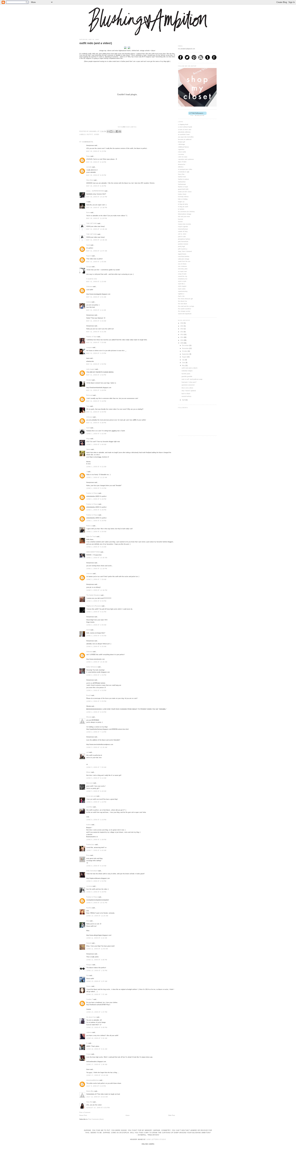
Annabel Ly (128, 127)
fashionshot (181, 182)
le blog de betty (183, 204)
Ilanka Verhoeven (91, 667)
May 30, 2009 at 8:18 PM (96, 162)
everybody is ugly (183, 172)
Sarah (88, 245)
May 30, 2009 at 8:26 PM (96, 175)
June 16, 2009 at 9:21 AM (96, 1049)
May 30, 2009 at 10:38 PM (96, 207)
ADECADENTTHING (93, 552)
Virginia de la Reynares (93, 606)
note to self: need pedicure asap (192, 379)
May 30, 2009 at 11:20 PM (96, 218)
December (185, 345)
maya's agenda (183, 226)
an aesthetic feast (184, 134)
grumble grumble (187, 376)
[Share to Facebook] (117, 131)
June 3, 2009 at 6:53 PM (96, 601)
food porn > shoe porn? (189, 382)
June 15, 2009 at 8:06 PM (96, 1027)
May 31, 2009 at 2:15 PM (96, 353)
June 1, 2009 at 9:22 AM (96, 466)
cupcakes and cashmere (186, 159)
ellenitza (180, 167)
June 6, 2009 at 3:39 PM (96, 839)
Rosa (88, 855)
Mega (88, 438)
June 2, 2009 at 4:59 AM (96, 531)
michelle (89, 167)
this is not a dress (187, 388)
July (183, 360)
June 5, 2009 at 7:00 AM (96, 767)
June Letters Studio (156, 1139)
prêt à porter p (182, 249)
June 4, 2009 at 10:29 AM (96, 662)
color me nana (182, 157)
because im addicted (184, 139)
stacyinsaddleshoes (92, 1080)
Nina (87, 921)
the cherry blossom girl (185, 299)
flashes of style (183, 187)
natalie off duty (183, 231)
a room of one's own (184, 129)
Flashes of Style (91, 336)
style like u (181, 284)
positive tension (183, 244)
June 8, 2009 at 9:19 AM (96, 866)
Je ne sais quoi (91, 796)
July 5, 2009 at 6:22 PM (96, 1086)
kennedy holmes (183, 196)
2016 (182, 323)
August (184, 357)
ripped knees (182, 254)
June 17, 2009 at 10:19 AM (97, 1075)
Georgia (88, 266)
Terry (88, 406)
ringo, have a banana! (185, 251)
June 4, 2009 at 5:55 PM (96, 701)
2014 (182, 329)
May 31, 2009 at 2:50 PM (96, 364)
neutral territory (186, 396)
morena (88, 302)
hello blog (120, 127)
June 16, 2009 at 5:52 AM (96, 1038)
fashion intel (182, 177)
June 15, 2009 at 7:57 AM (96, 994)
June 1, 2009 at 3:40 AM (96, 444)
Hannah (88, 943)
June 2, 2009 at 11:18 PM (96, 568)
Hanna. (88, 986)
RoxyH (88, 695)
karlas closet (182, 194)
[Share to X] (114, 131)
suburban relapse (187, 371)
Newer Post (83, 1115)
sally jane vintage (183, 259)
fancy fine (181, 174)
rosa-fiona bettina (183, 256)
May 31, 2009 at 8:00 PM (96, 412)
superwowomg (182, 291)
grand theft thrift (183, 189)
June (184, 362)
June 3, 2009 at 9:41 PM (96, 612)
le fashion (181, 209)
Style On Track (91, 536)
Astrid (88, 630)
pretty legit (181, 246)
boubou (88, 824)
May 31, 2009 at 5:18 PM (96, 401)
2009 (182, 343)
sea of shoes (182, 264)
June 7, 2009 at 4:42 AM (96, 850)
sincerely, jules (182, 269)
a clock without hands (185, 127)
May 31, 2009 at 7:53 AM (96, 342)
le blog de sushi (183, 206)
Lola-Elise (89, 807)
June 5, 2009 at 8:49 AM (96, 791)
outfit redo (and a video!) (189, 368)
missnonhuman (183, 229)
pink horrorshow (183, 241)
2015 (182, 326)
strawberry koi (182, 279)
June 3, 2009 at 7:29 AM (96, 579)
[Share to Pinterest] (119, 131)
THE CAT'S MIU (91, 223)
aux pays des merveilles (186, 137)
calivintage (181, 144)
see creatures (182, 266)
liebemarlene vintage (184, 214)
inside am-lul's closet (184, 191)
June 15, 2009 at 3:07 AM (96, 981)
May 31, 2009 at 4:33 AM (96, 321)
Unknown (89, 286)
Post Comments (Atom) (96, 1119)
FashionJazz (90, 844)
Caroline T (89, 999)
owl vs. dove (182, 234)
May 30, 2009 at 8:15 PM (96, 151)
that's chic (181, 296)
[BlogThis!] (111, 131)
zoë (87, 752)
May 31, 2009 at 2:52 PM (96, 375)
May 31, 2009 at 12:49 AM (96, 229)
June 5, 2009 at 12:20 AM (96, 747)
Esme (88, 212)
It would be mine (91, 279)
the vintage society (184, 311)
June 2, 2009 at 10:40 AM (96, 557)
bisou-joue (89, 783)
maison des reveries (184, 224)
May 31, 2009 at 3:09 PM (96, 390)
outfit (90, 134)
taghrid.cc (181, 294)
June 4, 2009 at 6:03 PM (96, 712)
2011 (182, 337)
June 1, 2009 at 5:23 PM (96, 488)
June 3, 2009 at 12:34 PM (96, 590)
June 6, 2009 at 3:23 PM (96, 819)
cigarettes (181, 149)
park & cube (182, 236)
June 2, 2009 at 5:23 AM (96, 547)
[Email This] (108, 131)
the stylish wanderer (184, 309)
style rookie (181, 289)
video (96, 134)
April (183, 400)
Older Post (171, 1115)
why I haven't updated (189, 390)
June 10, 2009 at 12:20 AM (97, 916)
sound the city (182, 276)
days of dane (182, 162)
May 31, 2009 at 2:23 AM (96, 281)
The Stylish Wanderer (93, 595)
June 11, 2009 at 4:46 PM (96, 960)
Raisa (88, 156)
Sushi (88, 428)
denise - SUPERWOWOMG (95, 191)
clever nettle (182, 152)
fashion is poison (183, 179)
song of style (182, 274)
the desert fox (182, 301)
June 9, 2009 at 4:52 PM (96, 881)
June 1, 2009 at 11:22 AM (96, 477)
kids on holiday (183, 199)
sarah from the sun (184, 261)
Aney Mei (89, 1102)
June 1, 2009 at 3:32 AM (96, 433)
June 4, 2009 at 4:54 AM (96, 635)
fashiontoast (182, 184)
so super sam (182, 271)
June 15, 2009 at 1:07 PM (96, 1012)
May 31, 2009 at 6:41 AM (96, 332)
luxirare (180, 221)
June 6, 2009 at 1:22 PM (96, 802)
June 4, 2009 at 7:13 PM (96, 732)
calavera (89, 1032)
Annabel (88, 380)
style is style (182, 281)
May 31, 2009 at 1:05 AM (96, 261)
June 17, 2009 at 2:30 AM (96, 1064)
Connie (88, 1054)
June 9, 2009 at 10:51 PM (96, 902)
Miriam (88, 772)
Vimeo (134, 127)
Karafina (89, 908)
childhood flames (183, 147)
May (183, 365)
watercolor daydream (184, 313)
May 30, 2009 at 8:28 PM (96, 186)
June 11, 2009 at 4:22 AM (96, 938)
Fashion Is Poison (92, 493)
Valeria (88, 449)
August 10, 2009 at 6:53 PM (98, 1107)
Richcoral (89, 395)
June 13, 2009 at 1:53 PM (96, 970)
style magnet (182, 286)
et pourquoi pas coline (185, 169)
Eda (87, 975)
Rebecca (89, 526)
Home (128, 1115)
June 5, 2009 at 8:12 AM (96, 778)
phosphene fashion (184, 239)
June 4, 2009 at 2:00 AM (96, 625)
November (185, 348)
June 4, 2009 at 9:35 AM (96, 646)
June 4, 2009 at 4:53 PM (96, 690)
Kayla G (88, 256)
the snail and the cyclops (186, 306)
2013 (182, 332)
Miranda (88, 717)
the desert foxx (91, 1017)
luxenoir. (180, 219)
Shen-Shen (89, 180)
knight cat (181, 202)
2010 (182, 340)
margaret (89, 347)
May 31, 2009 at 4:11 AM (96, 310)
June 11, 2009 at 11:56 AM (97, 949)
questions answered (188, 385)
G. (87, 1043)
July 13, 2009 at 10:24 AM (97, 1097)
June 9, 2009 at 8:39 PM (96, 892)
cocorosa (89, 886)
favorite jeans (186, 373)
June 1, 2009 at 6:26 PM (96, 499)
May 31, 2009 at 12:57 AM (96, 251)
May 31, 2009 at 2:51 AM (96, 297)
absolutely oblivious (184, 132)
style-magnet (90, 369)
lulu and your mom (184, 216)
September (185, 354)
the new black (182, 303)
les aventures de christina (186, 211)
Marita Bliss (90, 1091)
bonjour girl (181, 142)
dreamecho (181, 164)
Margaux (89, 964)
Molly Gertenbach (92, 871)
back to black (186, 393)
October (185, 351)
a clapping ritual (183, 124)
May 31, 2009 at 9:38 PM (96, 423)
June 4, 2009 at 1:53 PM (96, 675)
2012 (182, 334)
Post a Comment (84, 1112)
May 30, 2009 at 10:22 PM (96, 197)
